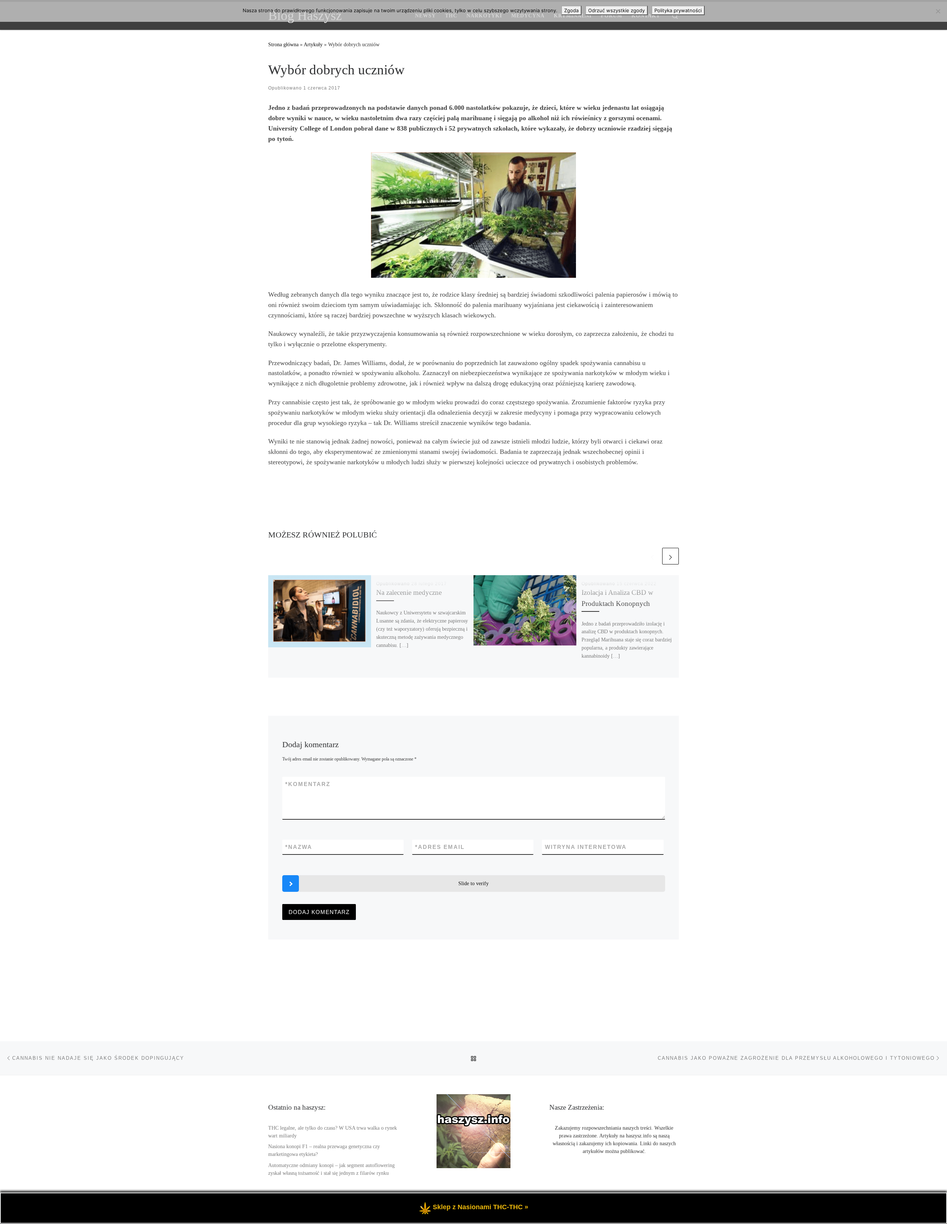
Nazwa (298, 847)
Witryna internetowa (586, 847)
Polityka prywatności (678, 10)
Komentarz (307, 784)
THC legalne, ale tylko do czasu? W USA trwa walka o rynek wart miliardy (332, 1132)
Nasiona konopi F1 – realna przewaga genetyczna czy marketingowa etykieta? (324, 1150)
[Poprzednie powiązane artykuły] (652, 556)
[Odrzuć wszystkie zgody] (937, 11)
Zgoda (571, 10)
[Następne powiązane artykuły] (670, 556)
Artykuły (313, 44)
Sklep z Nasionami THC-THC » (480, 1207)
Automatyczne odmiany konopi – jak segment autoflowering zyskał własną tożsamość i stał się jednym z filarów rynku (331, 1169)
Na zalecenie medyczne (409, 592)
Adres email (440, 847)
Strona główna (283, 44)
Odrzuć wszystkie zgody (616, 10)
